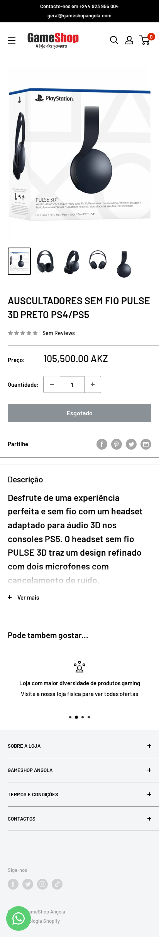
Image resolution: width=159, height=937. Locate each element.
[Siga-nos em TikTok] (57, 884)
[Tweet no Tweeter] (131, 443)
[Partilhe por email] (145, 443)
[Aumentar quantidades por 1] (93, 384)
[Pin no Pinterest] (116, 443)
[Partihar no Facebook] (101, 443)
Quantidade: (23, 384)
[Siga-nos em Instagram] (42, 884)
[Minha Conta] (129, 40)
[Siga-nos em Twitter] (27, 884)
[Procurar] (114, 40)
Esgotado (80, 412)
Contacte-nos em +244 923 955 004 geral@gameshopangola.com (79, 11)
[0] (145, 40)
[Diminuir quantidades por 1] (52, 384)
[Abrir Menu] (11, 40)
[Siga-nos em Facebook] (13, 884)
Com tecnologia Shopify (34, 921)
